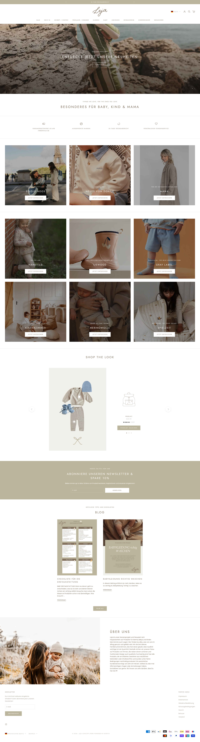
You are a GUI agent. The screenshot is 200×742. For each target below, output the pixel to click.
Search (181, 710)
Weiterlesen (61, 600)
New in (47, 20)
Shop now (100, 70)
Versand (181, 717)
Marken (96, 20)
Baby (106, 20)
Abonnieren (13, 714)
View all (100, 608)
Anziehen (116, 20)
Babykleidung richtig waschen (122, 579)
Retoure (181, 713)
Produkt (128, 416)
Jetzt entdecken (164, 198)
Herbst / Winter (61, 20)
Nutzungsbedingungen (187, 707)
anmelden (117, 490)
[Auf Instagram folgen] (6, 724)
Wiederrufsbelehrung (186, 703)
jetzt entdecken (35, 271)
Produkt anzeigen (128, 428)
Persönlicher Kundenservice (156, 129)
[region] (100, 59)
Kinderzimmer (144, 20)
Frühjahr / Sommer (80, 20)
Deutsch (32, 734)
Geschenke (159, 20)
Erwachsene (129, 20)
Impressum (183, 696)
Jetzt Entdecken (35, 198)
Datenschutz (183, 700)
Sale (38, 20)
